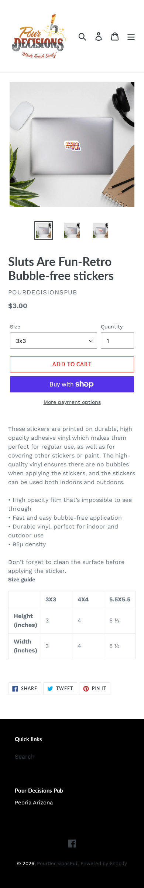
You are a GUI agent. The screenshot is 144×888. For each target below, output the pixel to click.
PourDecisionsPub (58, 863)
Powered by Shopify (103, 863)
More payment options (72, 402)
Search (25, 756)
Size (15, 327)
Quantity (112, 327)
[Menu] (131, 36)
